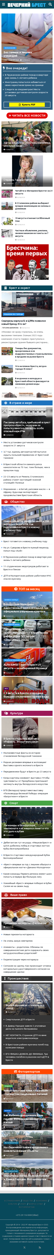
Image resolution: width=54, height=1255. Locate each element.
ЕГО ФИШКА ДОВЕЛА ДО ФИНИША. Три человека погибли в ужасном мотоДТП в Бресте (27, 1057)
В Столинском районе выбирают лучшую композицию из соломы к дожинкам (32, 206)
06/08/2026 (21, 372)
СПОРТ (23, 1204)
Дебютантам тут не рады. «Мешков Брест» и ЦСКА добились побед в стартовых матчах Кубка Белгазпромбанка (27, 845)
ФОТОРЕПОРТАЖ (11, 1143)
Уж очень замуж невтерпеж (18, 941)
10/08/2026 (9, 616)
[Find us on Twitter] (24, 1247)
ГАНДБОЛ (8, 1086)
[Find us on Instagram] (32, 1247)
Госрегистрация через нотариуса (20, 959)
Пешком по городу (13, 314)
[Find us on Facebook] (13, 1247)
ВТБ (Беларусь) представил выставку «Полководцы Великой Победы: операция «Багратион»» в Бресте (25, 793)
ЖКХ (6, 688)
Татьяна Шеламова (10, 328)
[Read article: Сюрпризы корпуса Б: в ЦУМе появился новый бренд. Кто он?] (27, 304)
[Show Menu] (3, 4)
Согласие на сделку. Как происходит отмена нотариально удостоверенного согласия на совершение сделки (27, 969)
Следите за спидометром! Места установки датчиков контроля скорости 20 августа (26, 92)
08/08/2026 (25, 328)
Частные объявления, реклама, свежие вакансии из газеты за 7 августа (31, 233)
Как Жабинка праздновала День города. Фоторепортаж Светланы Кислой (25, 1119)
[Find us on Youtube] (36, 1247)
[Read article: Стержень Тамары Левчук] (27, 173)
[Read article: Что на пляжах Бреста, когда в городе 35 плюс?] (7, 369)
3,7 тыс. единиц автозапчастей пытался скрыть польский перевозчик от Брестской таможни (26, 455)
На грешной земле (12, 624)
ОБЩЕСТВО (28, 1201)
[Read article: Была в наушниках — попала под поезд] (27, 1000)
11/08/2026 (9, 745)
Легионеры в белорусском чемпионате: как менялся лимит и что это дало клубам (26, 828)
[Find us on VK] (17, 1247)
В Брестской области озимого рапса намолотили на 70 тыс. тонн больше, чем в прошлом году (26, 467)
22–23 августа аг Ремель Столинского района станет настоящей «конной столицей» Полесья (23, 479)
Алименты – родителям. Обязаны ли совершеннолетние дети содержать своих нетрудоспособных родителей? (26, 950)
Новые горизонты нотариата (18, 934)
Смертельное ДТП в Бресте (20, 1019)
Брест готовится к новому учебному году (25, 541)
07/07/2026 (9, 1184)
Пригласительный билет (15, 660)
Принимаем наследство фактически (25, 923)
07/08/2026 (21, 360)
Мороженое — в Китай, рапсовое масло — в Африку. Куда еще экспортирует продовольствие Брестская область (26, 492)
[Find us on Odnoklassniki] (20, 1247)
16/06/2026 (9, 927)
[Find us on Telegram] (28, 1247)
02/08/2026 (9, 701)
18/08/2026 (21, 240)
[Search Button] (50, 4)
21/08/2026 (26, 60)
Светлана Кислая (11, 60)
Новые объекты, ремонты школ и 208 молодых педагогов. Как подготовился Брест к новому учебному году (26, 525)
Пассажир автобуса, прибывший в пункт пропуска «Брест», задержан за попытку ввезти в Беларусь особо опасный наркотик (27, 427)
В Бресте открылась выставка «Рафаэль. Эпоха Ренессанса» (21, 740)
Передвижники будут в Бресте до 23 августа (27, 771)
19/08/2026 (21, 212)
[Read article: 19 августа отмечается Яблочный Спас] (7, 221)
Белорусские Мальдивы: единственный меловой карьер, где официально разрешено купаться (26, 608)
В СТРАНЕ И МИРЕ (12, 1201)
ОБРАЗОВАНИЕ (10, 48)
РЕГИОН (8, 1110)
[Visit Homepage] (27, 4)
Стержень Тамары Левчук (18, 180)
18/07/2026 (9, 1155)
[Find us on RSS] (40, 1247)
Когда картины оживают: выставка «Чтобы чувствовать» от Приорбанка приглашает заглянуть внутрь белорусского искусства (26, 781)
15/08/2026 (9, 644)
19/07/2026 (9, 1127)
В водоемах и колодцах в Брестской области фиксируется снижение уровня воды (32, 381)
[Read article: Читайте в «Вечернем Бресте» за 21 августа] (7, 194)
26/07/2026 (9, 1099)
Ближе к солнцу (11, 600)
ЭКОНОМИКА (41, 1201)
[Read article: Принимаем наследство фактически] (27, 917)
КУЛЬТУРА (13, 1204)
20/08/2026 (21, 197)
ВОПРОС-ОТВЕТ (36, 1204)
